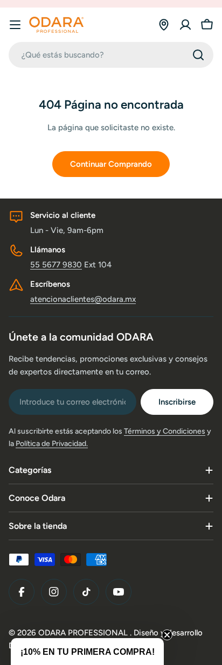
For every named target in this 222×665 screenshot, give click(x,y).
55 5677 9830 (56, 265)
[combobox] (111, 55)
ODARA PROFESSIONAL (84, 633)
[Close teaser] (167, 634)
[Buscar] (198, 54)
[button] (87, 651)
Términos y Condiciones (164, 431)
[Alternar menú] (15, 24)
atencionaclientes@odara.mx (83, 299)
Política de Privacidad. (52, 443)
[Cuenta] (185, 24)
